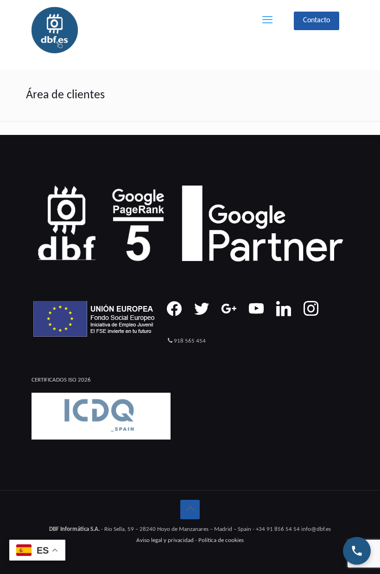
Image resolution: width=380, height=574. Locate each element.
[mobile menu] (267, 21)
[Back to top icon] (190, 509)
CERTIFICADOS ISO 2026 (61, 380)
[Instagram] (229, 309)
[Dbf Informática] (55, 30)
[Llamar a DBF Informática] (357, 551)
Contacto (316, 20)
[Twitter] (201, 309)
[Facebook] (174, 309)
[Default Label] (256, 309)
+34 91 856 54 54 (278, 529)
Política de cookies (221, 540)
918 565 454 (190, 341)
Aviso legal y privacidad (165, 540)
